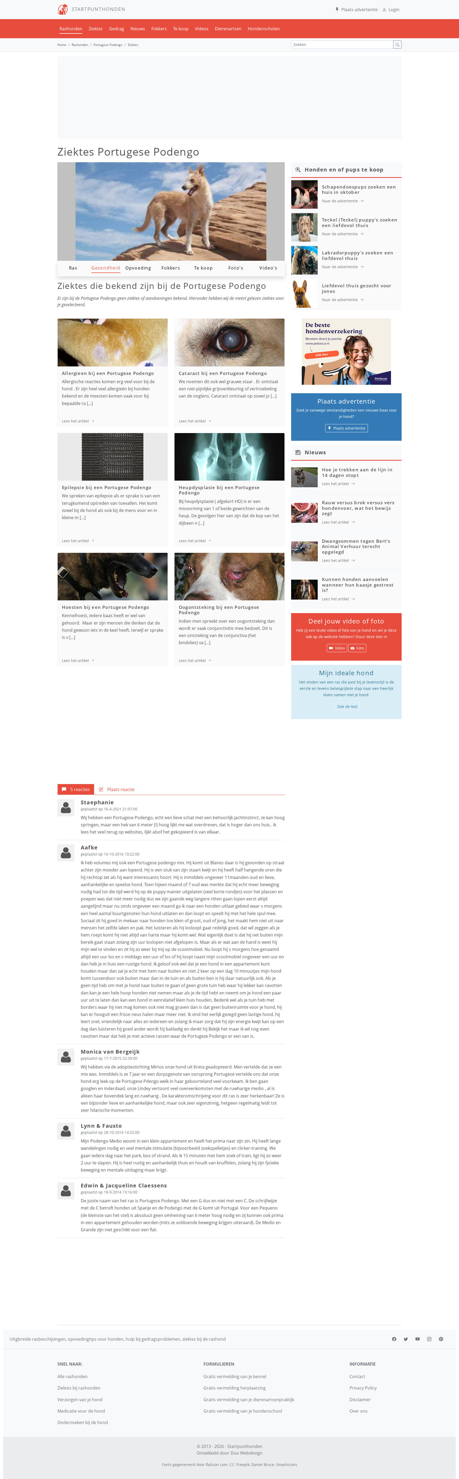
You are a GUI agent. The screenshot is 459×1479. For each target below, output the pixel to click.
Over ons (359, 1411)
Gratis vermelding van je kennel (234, 1376)
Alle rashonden (72, 1376)
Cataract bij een (223, 373)
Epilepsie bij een (106, 487)
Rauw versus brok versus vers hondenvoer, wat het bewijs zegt (358, 507)
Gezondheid (105, 268)
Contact (357, 1376)
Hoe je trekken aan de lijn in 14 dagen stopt (357, 472)
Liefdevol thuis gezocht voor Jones (357, 288)
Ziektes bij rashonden (78, 1388)
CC (232, 1464)
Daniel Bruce (262, 1464)
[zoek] (397, 44)
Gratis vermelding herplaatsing (234, 1388)
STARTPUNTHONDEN (97, 9)
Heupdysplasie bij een (219, 490)
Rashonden (71, 29)
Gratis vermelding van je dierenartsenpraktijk (248, 1400)
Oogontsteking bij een (219, 609)
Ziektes (96, 29)
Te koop (181, 29)
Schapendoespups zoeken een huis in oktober (359, 189)
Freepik (242, 1464)
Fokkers (159, 29)
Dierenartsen (228, 29)
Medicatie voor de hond (81, 1411)
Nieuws (137, 29)
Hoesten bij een (106, 607)
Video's (269, 268)
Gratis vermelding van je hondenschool (242, 1411)
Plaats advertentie (359, 9)
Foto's (236, 268)
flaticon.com (216, 1464)
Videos (202, 29)
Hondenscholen (264, 29)
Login (394, 9)
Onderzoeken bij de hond (82, 1422)
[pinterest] (441, 1339)
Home (61, 44)
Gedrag (116, 29)
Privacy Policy (363, 1388)
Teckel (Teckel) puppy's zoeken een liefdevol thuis (359, 222)
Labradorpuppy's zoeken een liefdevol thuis (357, 255)
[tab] (75, 789)
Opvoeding (138, 268)
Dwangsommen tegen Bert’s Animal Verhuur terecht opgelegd (356, 546)
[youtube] (417, 1339)
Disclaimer (360, 1400)
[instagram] (429, 1339)
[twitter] (406, 1339)
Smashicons (286, 1464)
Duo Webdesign (246, 1453)
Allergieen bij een (108, 373)
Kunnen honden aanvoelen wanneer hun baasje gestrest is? (358, 584)
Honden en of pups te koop (344, 169)
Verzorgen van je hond (80, 1400)
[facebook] (394, 1339)
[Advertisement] (229, 97)
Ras (73, 268)
